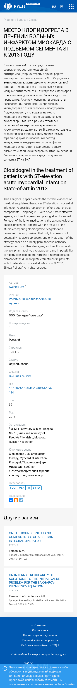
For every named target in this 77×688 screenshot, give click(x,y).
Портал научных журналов (40, 635)
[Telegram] (21, 500)
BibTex (36, 487)
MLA (21, 487)
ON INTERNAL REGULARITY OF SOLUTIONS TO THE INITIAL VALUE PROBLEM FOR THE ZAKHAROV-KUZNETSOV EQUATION (34, 580)
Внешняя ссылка (20, 376)
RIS (28, 487)
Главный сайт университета (40, 640)
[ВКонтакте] (11, 500)
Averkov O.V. (16, 287)
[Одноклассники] (16, 500)
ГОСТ (13, 487)
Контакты (40, 625)
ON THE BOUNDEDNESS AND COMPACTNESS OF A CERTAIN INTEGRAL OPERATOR (31, 536)
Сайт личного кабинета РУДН (40, 645)
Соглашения (40, 630)
